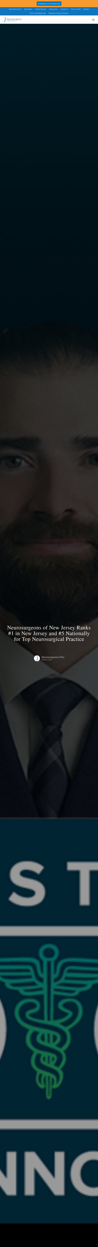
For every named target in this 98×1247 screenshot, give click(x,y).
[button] (93, 19)
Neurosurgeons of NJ (53, 657)
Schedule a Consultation (49, 3)
